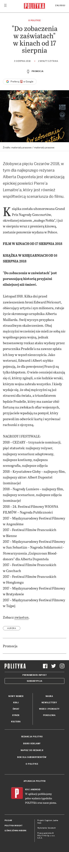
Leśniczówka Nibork (15, 830)
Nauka (49, 696)
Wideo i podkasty (49, 709)
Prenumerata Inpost (34, 675)
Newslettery (49, 702)
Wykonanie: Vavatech (46, 828)
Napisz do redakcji (32, 750)
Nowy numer (15, 696)
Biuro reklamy (32, 743)
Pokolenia (49, 715)
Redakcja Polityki (32, 736)
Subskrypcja (34, 681)
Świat (16, 709)
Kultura (16, 721)
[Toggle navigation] (5, 6)
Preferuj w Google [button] (21, 81)
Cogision (48, 820)
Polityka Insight (13, 825)
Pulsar (8, 820)
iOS (27, 789)
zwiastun (21, 617)
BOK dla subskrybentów (32, 757)
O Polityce (34, 20)
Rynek (16, 715)
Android (35, 789)
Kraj (16, 702)
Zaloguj (60, 5)
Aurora (11, 628)
